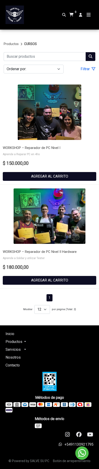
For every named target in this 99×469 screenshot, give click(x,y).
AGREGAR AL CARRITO (49, 176)
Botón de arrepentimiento (71, 461)
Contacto (13, 365)
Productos (11, 44)
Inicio (10, 334)
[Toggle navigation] (88, 15)
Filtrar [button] (86, 69)
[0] (71, 15)
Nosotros (13, 357)
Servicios (13, 349)
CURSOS (30, 44)
